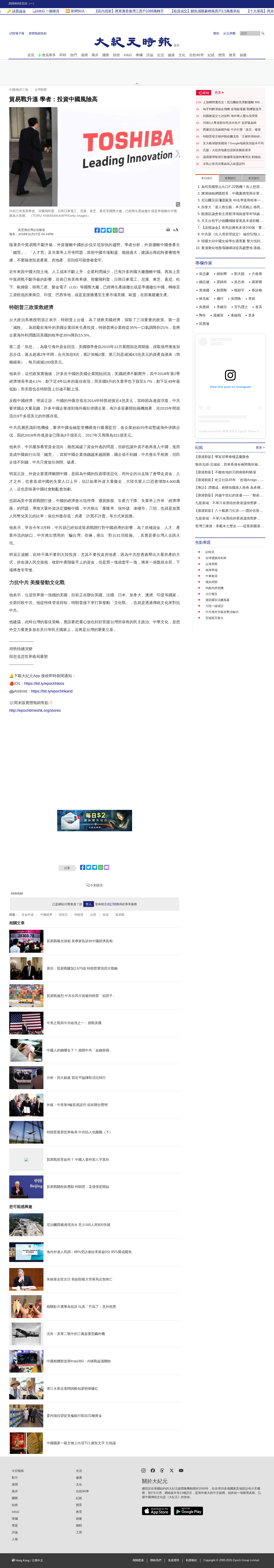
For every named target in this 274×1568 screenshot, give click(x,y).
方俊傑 (257, 274)
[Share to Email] (121, 230)
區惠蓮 (204, 323)
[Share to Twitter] (103, 230)
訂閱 (113, 904)
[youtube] (181, 1470)
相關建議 (138, 1560)
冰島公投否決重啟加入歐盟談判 (224, 163)
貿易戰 (119, 914)
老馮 (258, 307)
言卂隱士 (241, 307)
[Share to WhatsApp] (115, 230)
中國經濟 (46, 914)
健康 (171, 55)
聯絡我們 (155, 1560)
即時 (63, 55)
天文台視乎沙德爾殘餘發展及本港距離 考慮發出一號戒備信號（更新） (232, 221)
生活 (160, 55)
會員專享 (49, 55)
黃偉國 (204, 290)
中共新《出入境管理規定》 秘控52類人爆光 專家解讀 (232, 234)
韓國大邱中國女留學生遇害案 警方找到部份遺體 (232, 241)
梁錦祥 (222, 282)
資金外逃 (28, 914)
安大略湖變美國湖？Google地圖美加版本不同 (233, 143)
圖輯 (79, 1525)
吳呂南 (239, 282)
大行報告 (211, 594)
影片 (15, 1477)
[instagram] (143, 1470)
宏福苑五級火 (214, 618)
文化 (182, 55)
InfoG (128, 55)
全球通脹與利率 (216, 558)
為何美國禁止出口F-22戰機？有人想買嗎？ (230, 187)
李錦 (251, 298)
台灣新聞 (41, 89)
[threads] (162, 1470)
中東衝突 (211, 576)
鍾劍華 (222, 274)
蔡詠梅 (257, 290)
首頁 (30, 55)
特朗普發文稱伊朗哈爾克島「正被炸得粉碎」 (233, 136)
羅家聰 (257, 282)
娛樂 (243, 55)
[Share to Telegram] (109, 230)
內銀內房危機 (214, 588)
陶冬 (202, 315)
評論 (149, 55)
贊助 (216, 33)
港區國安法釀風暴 (217, 600)
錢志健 (204, 282)
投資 (106, 914)
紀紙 (211, 55)
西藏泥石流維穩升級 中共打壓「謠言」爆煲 (232, 129)
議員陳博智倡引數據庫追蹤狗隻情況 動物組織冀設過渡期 (233, 157)
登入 (89, 904)
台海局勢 (211, 564)
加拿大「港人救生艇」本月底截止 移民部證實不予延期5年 (232, 207)
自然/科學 (196, 55)
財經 (116, 55)
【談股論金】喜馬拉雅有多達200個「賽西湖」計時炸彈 (233, 228)
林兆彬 (204, 298)
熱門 (73, 55)
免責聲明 (173, 1560)
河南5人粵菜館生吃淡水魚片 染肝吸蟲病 (229, 122)
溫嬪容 (218, 315)
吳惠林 (204, 307)
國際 (105, 55)
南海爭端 (211, 570)
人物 (15, 1539)
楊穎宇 (239, 290)
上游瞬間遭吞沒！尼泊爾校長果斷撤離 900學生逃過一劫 (233, 102)
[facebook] (153, 1470)
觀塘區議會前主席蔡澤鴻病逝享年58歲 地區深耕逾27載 (232, 214)
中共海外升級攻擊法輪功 (222, 612)
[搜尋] (263, 33)
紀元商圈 (229, 33)
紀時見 (210, 552)
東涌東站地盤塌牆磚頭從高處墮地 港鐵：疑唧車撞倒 (232, 248)
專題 (15, 1525)
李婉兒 (222, 307)
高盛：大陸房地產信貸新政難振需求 (227, 150)
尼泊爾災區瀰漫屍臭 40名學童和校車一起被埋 (232, 200)
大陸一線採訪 (214, 606)
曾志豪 (204, 274)
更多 (251, 315)
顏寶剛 (222, 290)
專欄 (139, 55)
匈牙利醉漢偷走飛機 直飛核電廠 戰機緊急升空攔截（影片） (234, 109)
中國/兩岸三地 (18, 89)
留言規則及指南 (17, 893)
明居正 (63, 914)
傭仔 (220, 298)
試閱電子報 (16, 33)
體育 (221, 55)
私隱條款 (191, 1560)
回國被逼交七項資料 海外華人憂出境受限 (230, 116)
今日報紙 (18, 1470)
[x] (171, 1470)
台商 (93, 914)
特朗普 (78, 914)
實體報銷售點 (38, 33)
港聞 (84, 55)
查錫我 (236, 315)
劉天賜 (239, 274)
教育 (232, 55)
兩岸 (95, 55)
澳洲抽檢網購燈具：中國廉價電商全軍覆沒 (232, 194)
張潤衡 (236, 298)
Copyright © (211, 1560)
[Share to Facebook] (97, 230)
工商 (79, 1532)
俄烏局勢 (211, 582)
